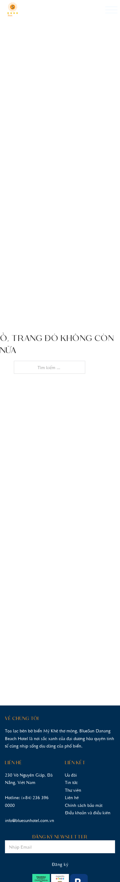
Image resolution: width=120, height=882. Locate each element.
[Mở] (111, 10)
